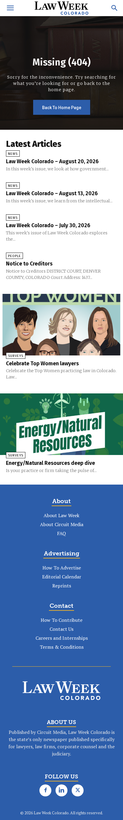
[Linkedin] (61, 790)
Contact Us (61, 629)
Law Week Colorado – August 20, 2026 (52, 161)
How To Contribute (61, 620)
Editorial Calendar (61, 576)
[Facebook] (45, 790)
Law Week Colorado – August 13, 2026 (52, 193)
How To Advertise (61, 567)
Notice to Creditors (29, 263)
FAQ (61, 533)
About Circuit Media (61, 524)
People (14, 256)
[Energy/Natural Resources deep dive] (61, 424)
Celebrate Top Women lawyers (42, 363)
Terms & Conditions (62, 647)
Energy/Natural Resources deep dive (50, 463)
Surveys (15, 356)
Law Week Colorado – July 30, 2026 (48, 225)
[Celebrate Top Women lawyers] (61, 324)
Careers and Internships (62, 638)
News (13, 154)
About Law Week (61, 515)
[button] (10, 8)
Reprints (61, 585)
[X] (78, 790)
